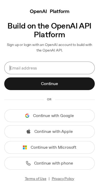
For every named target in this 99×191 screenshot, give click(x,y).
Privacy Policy (63, 178)
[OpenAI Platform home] (49, 11)
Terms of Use (35, 178)
